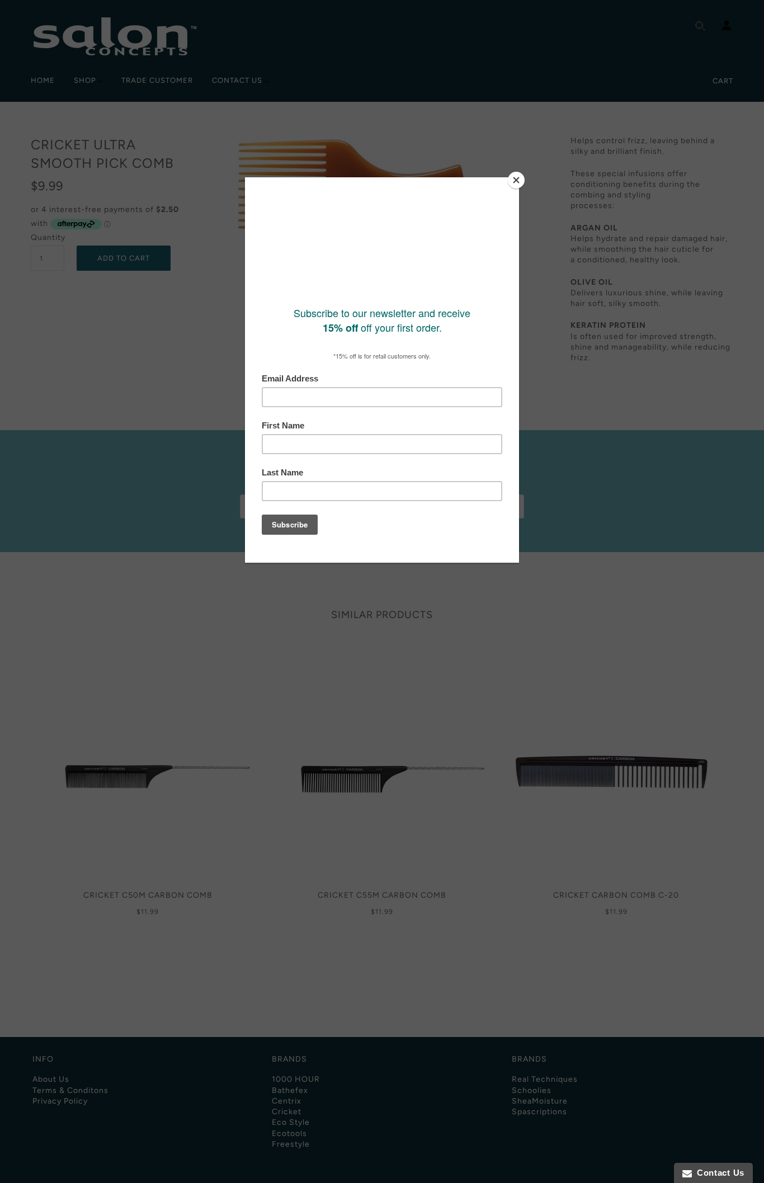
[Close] (516, 180)
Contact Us (718, 1172)
